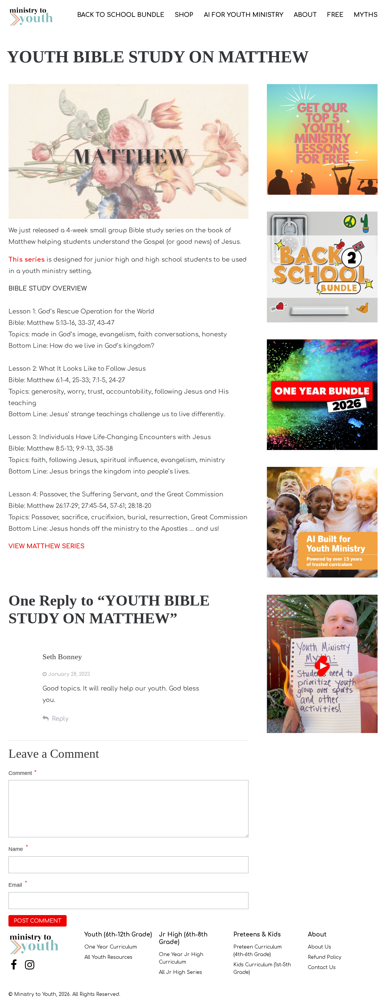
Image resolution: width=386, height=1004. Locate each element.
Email (15, 885)
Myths (366, 14)
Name (15, 849)
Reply (60, 718)
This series (26, 259)
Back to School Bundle (120, 14)
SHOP (184, 14)
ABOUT (305, 14)
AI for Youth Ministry (243, 14)
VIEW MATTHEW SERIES (46, 546)
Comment (22, 772)
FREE (335, 14)
